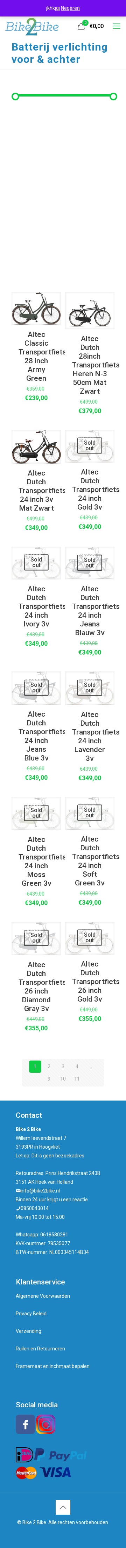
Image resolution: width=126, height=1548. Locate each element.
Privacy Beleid (31, 1313)
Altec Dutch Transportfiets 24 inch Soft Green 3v (96, 861)
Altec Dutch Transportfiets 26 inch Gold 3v (96, 981)
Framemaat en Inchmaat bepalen (53, 1366)
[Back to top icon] (63, 1507)
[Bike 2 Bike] (31, 26)
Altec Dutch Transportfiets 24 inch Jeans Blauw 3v (96, 611)
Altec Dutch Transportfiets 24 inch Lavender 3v (96, 736)
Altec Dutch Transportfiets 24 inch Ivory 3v (42, 606)
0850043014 (35, 1208)
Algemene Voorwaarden (43, 1296)
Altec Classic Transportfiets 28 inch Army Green (42, 356)
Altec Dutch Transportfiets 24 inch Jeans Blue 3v (42, 736)
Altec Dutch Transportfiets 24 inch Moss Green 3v (42, 861)
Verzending (28, 1331)
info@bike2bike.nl (40, 1191)
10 (63, 1079)
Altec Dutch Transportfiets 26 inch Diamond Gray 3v (42, 987)
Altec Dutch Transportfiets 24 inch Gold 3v (96, 489)
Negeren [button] (70, 8)
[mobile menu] (116, 26)
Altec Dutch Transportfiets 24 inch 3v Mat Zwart (42, 490)
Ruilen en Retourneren (40, 1348)
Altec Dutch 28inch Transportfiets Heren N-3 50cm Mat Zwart (96, 365)
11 (77, 1079)
